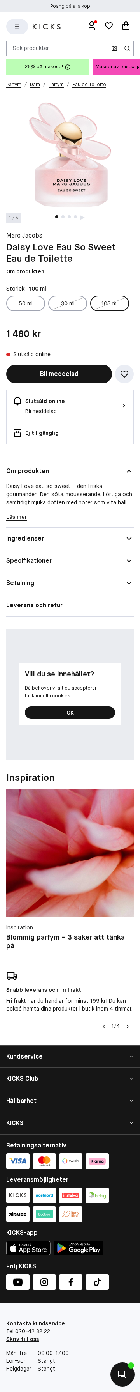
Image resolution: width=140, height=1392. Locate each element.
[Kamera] (114, 48)
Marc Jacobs (24, 235)
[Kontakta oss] (122, 1374)
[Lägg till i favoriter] (124, 374)
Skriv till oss (22, 1338)
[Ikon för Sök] (127, 48)
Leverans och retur (34, 605)
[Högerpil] (127, 1026)
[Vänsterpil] (104, 1026)
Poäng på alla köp (70, 6)
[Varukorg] (126, 26)
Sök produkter (31, 47)
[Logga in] (92, 26)
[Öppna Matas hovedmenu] (17, 26)
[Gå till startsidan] (47, 27)
